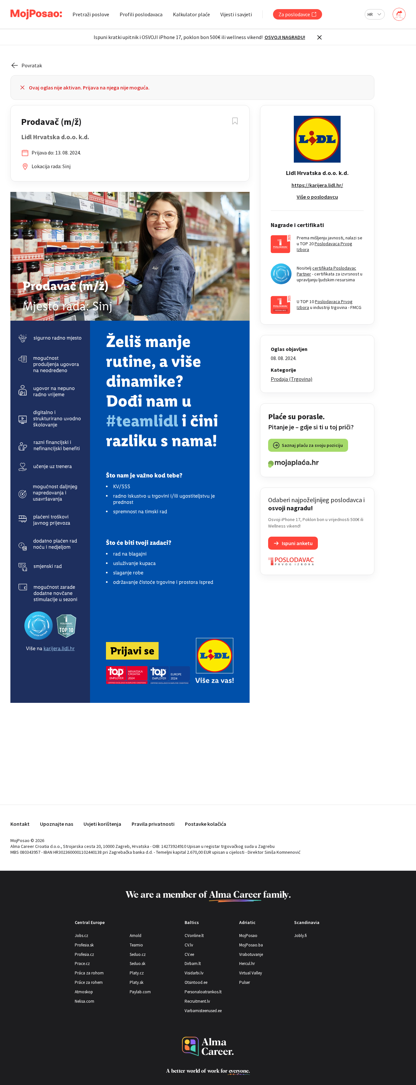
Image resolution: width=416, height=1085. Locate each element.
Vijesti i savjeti (236, 14)
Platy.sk (136, 982)
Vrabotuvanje (251, 954)
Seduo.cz (138, 954)
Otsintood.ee (196, 982)
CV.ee (189, 954)
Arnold (135, 935)
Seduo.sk (137, 963)
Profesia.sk (84, 945)
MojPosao (248, 935)
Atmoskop (84, 992)
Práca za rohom (89, 973)
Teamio (136, 945)
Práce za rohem (89, 982)
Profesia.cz (84, 954)
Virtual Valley (250, 973)
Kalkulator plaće (191, 14)
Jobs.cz (81, 935)
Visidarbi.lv (194, 973)
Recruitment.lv (197, 1001)
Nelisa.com (84, 1001)
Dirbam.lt (193, 963)
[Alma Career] (208, 1046)
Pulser (244, 982)
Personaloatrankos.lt (203, 992)
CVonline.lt (194, 935)
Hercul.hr (247, 963)
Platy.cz (137, 973)
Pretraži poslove (90, 14)
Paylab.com (140, 992)
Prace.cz (82, 963)
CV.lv (189, 945)
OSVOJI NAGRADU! (285, 37)
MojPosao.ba (251, 945)
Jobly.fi (300, 935)
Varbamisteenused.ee (203, 1010)
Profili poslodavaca (141, 14)
